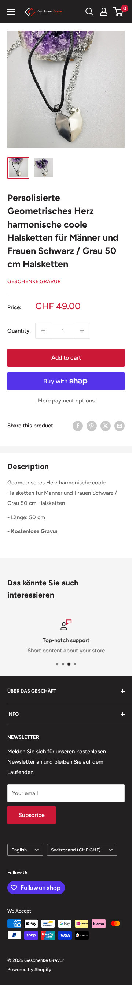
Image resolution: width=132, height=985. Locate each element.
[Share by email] (119, 425)
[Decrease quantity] (43, 330)
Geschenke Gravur (34, 281)
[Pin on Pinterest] (92, 425)
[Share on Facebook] (78, 425)
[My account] (103, 12)
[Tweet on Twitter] (105, 425)
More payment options (66, 400)
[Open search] (89, 12)
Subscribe (31, 815)
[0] (118, 11)
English (19, 850)
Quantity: (19, 330)
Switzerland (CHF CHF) (76, 850)
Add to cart (66, 357)
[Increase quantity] (82, 330)
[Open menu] (11, 12)
